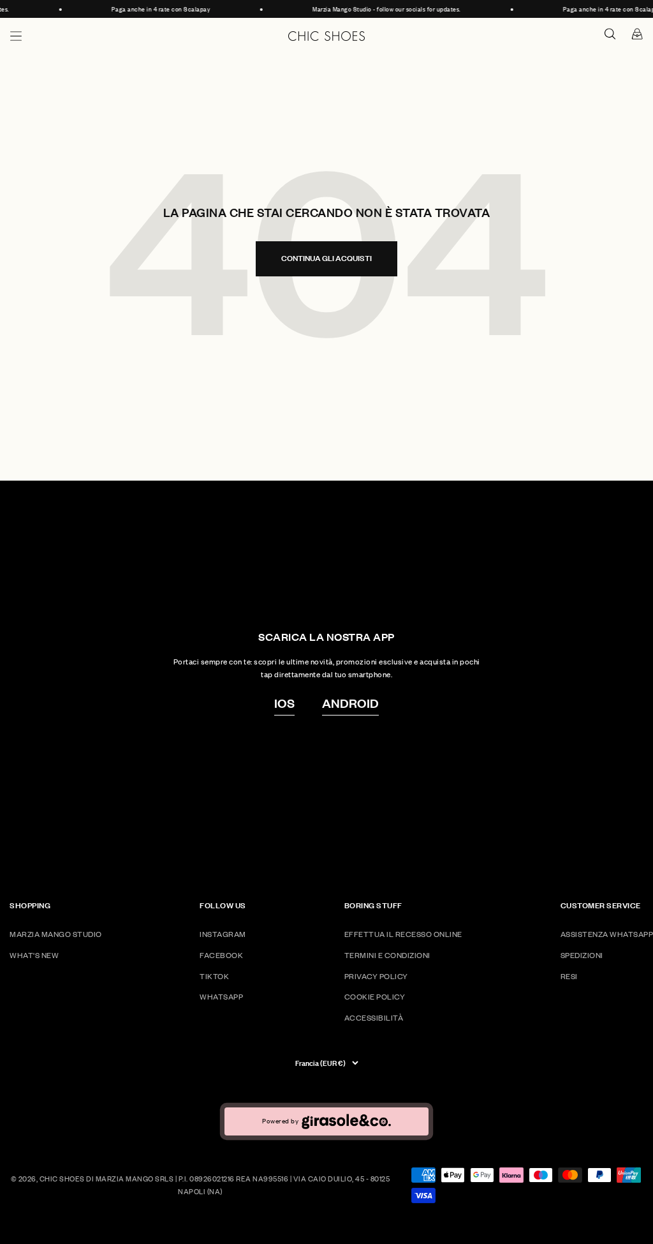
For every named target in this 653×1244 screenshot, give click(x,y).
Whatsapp (221, 996)
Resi (569, 976)
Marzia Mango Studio (56, 934)
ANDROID (350, 702)
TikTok (214, 976)
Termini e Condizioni (387, 955)
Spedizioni (582, 955)
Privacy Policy (376, 976)
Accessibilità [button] (374, 1018)
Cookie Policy (375, 996)
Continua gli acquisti (326, 258)
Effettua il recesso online (403, 934)
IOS (284, 702)
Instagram (223, 934)
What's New (34, 955)
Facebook (221, 955)
